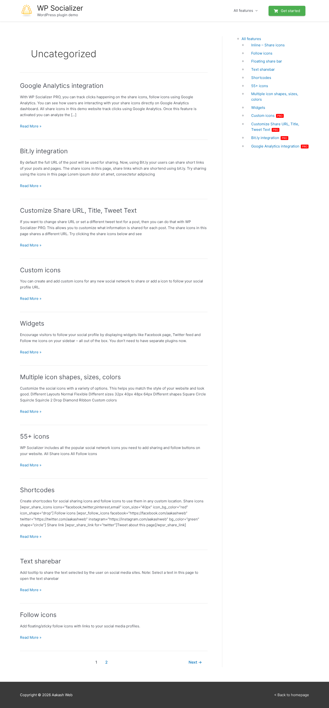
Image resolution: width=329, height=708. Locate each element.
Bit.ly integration (44, 151)
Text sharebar (40, 561)
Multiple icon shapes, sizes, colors (70, 377)
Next (195, 662)
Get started (290, 11)
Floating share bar (266, 61)
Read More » (30, 126)
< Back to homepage (291, 695)
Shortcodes (37, 490)
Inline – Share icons (268, 45)
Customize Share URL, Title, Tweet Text (78, 210)
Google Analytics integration (61, 85)
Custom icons (40, 270)
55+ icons (34, 436)
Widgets (32, 323)
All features (243, 10)
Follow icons (38, 614)
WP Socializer (60, 8)
